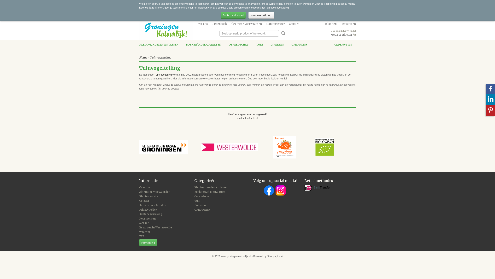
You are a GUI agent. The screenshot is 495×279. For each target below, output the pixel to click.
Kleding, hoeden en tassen (158, 44)
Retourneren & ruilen (152, 205)
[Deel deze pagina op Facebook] (490, 89)
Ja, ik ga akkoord (233, 15)
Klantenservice (275, 24)
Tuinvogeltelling (163, 74)
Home (143, 57)
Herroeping (148, 243)
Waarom (144, 232)
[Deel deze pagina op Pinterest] (490, 110)
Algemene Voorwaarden (246, 24)
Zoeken (283, 33)
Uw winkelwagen (343, 30)
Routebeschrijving (150, 214)
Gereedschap (238, 44)
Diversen (277, 44)
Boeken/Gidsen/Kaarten (203, 44)
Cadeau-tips (343, 44)
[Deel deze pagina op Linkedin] (490, 99)
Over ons (202, 24)
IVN (141, 236)
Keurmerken (147, 218)
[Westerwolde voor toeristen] (237, 147)
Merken (144, 223)
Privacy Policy (148, 209)
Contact (294, 24)
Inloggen (331, 24)
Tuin (259, 44)
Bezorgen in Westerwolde (155, 227)
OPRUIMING (299, 44)
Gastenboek (219, 24)
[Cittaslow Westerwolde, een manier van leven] (303, 147)
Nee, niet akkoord (261, 15)
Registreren (348, 24)
